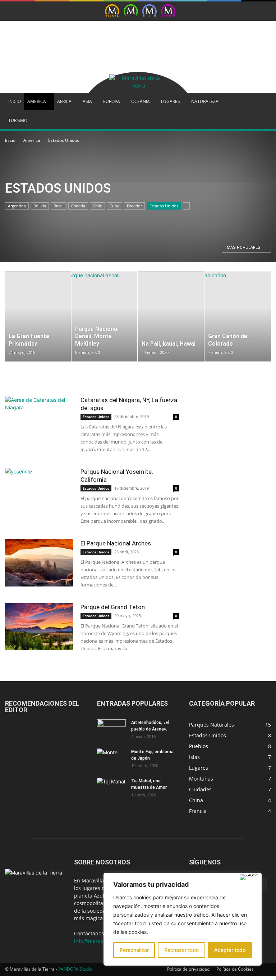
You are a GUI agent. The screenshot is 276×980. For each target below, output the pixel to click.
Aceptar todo (229, 950)
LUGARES (170, 101)
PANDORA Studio (75, 969)
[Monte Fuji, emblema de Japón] (111, 759)
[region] (183, 919)
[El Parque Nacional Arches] (39, 562)
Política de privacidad (188, 969)
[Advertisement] (89, 31)
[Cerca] (249, 877)
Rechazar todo (181, 950)
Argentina (17, 205)
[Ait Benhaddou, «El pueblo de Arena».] (111, 729)
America (31, 140)
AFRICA (64, 101)
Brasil (59, 205)
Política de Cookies (235, 969)
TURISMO (17, 120)
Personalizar (134, 950)
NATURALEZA (204, 101)
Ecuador (134, 205)
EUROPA (111, 101)
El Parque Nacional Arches (115, 543)
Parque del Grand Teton (112, 607)
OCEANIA (140, 101)
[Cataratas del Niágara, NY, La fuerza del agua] (39, 419)
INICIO (14, 101)
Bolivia (39, 205)
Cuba (114, 205)
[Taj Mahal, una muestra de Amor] (111, 788)
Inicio (10, 140)
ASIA (87, 101)
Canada (78, 205)
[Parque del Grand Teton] (39, 626)
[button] (262, 101)
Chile (97, 205)
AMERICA (36, 101)
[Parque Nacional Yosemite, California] (39, 491)
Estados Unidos (164, 205)
